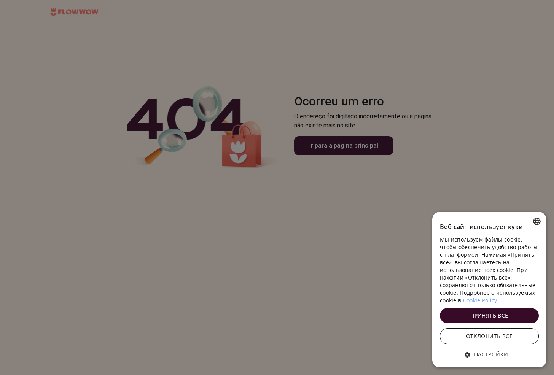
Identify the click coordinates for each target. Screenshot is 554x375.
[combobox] (537, 221)
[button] (489, 354)
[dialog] (489, 289)
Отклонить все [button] (489, 336)
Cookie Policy (480, 300)
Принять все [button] (489, 315)
